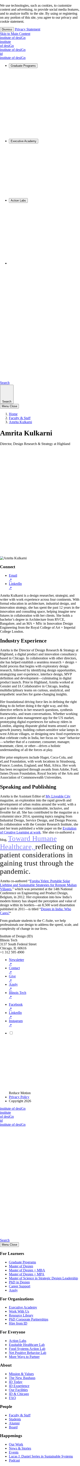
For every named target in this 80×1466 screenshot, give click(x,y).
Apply (13, 987)
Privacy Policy (19, 1097)
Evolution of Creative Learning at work (38, 830)
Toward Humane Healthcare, (28, 842)
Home (13, 414)
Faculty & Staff (19, 418)
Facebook (16, 1007)
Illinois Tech (17, 995)
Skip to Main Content (15, 34)
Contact (14, 970)
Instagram (16, 1023)
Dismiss (7, 29)
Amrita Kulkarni (20, 422)
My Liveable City (58, 796)
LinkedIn (15, 586)
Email (13, 578)
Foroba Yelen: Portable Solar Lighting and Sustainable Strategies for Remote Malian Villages (38, 885)
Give (12, 978)
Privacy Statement (27, 29)
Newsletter (16, 962)
